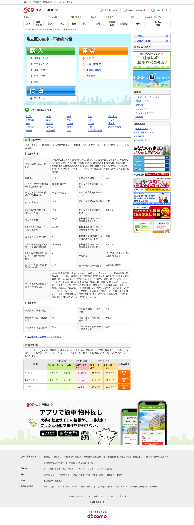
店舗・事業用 (54, 469)
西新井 (49, 123)
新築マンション (41, 58)
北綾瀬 (111, 123)
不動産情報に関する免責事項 (156, 457)
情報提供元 (137, 457)
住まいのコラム (122, 487)
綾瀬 (48, 116)
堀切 (48, 120)
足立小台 (30, 127)
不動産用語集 (140, 140)
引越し (52, 487)
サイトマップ (112, 496)
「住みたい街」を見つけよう (147, 97)
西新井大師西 (114, 127)
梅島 (28, 123)
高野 (69, 127)
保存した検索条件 (152, 41)
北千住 (29, 116)
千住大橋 (112, 116)
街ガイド (110, 487)
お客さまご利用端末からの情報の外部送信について (84, 457)
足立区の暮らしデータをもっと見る (44, 336)
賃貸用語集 (140, 136)
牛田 (69, 120)
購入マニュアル (141, 129)
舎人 (69, 130)
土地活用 (58, 481)
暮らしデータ (140, 109)
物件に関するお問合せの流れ (119, 457)
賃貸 (45, 469)
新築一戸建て (40, 70)
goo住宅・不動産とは (52, 457)
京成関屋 (30, 120)
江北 (90, 127)
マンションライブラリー (145, 113)
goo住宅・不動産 (28, 456)
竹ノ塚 (91, 123)
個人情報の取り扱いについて (55, 463)
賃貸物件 (91, 58)
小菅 (90, 120)
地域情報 (138, 92)
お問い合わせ (99, 496)
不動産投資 (39, 98)
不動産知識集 (139, 124)
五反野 (111, 120)
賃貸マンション (89, 469)
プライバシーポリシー (75, 496)
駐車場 (100, 469)
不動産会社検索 (94, 70)
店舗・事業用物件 (95, 64)
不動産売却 (48, 481)
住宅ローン (120, 475)
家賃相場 (91, 76)
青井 (69, 116)
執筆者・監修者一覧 (139, 487)
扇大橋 (49, 127)
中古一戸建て (40, 76)
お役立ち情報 (27, 486)
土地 (36, 82)
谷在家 (29, 130)
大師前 (70, 123)
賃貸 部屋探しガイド (144, 132)
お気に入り (152, 36)
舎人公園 (50, 130)
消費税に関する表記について (81, 463)
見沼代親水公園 (95, 130)
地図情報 (139, 117)
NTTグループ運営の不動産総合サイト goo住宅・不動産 (47, 2)
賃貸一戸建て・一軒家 (71, 469)
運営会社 (123, 496)
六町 (90, 116)
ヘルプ (88, 496)
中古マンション (41, 64)
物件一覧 (125, 373)
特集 (45, 487)
